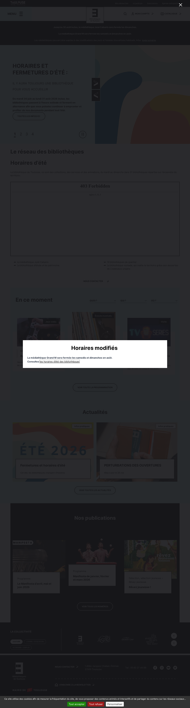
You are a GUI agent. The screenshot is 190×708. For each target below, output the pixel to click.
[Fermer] (180, 4)
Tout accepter (76, 704)
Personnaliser (114, 704)
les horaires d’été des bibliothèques (59, 361)
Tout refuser (96, 704)
